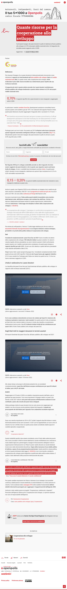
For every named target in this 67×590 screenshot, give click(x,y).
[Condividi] (61, 314)
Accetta (26, 292)
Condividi (64, 586)
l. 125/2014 (14, 206)
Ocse (28, 309)
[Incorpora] (56, 314)
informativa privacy (23, 156)
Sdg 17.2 (52, 132)
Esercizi (25, 557)
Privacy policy (5, 580)
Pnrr (25, 562)
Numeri (16, 557)
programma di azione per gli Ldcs (41, 191)
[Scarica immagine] (52, 314)
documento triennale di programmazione (17, 228)
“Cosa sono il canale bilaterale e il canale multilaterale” (25, 476)
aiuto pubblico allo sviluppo (39, 77)
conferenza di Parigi (29, 194)
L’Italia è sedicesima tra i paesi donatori (19, 263)
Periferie (30, 562)
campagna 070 (27, 485)
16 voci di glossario (19, 539)
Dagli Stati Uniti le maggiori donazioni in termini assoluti (25, 331)
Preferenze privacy (17, 580)
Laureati (19, 562)
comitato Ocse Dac (23, 107)
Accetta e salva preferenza (37, 292)
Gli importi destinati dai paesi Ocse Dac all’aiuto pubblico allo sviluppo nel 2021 (29, 334)
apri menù (65, 2)
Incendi (3, 562)
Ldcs (43, 169)
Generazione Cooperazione (21, 499)
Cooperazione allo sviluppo (23, 536)
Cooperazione (38, 501)
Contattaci (42, 571)
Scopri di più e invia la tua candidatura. (33, 521)
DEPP (15, 516)
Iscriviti (33, 160)
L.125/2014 (31, 451)
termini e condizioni (36, 288)
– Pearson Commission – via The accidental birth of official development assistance (28, 126)
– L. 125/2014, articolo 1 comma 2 (15, 222)
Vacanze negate (11, 562)
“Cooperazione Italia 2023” (17, 434)
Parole (6, 557)
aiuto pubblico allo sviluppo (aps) (24, 501)
